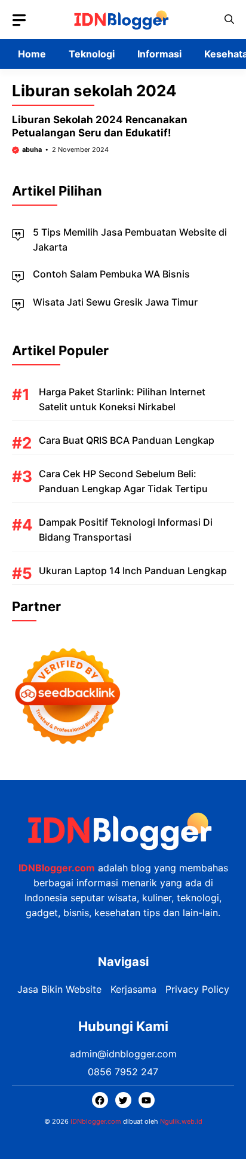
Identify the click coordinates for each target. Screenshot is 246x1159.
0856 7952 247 (123, 1072)
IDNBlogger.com (57, 868)
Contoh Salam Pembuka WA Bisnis (111, 274)
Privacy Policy (197, 989)
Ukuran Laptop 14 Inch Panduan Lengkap (133, 571)
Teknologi (92, 54)
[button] (229, 19)
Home (32, 54)
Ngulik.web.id (181, 1121)
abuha (32, 149)
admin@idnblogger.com (123, 1054)
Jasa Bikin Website (59, 989)
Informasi (159, 54)
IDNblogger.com (95, 1121)
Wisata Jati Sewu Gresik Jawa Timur (115, 302)
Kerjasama (133, 989)
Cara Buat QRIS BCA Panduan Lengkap (126, 440)
